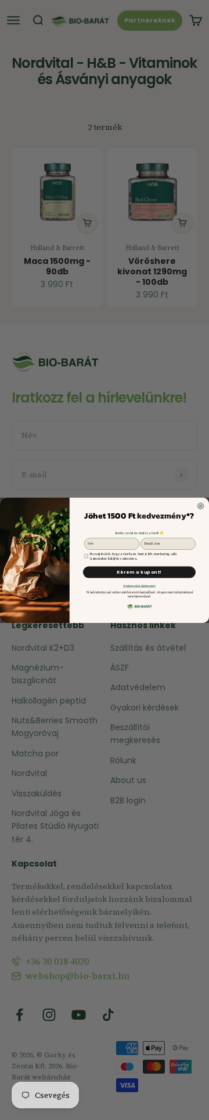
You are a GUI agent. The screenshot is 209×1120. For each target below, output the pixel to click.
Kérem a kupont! (139, 572)
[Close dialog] (200, 506)
